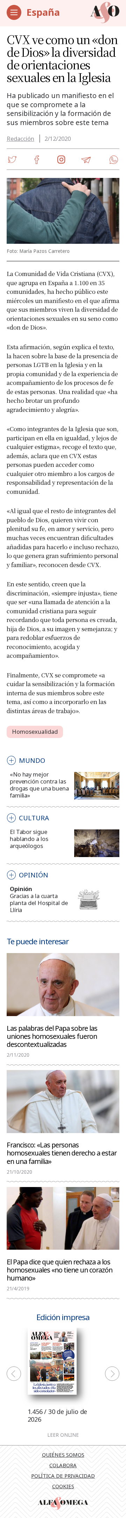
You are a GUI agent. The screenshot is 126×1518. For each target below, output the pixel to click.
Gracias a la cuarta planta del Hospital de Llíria (39, 903)
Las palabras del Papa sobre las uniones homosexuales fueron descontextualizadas (52, 1035)
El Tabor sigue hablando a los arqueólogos (29, 839)
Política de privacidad (63, 1475)
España (43, 12)
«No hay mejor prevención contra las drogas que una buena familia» (39, 784)
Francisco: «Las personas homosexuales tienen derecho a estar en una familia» (62, 1152)
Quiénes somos (63, 1454)
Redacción (20, 138)
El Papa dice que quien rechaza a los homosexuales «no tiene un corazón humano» (59, 1269)
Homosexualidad (35, 731)
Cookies (63, 1486)
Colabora (63, 1465)
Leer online (63, 1435)
